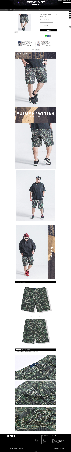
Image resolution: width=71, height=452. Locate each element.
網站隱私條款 (35, 451)
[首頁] (35, 3)
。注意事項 (43, 436)
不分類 (6, 9)
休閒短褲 (10, 9)
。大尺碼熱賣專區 (37, 436)
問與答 (37, 49)
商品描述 (33, 49)
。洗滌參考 (43, 442)
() (60, 0)
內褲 (39, 9)
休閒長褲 (15, 9)
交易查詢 (64, 0)
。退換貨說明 (44, 441)
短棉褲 (35, 9)
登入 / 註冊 (68, 0)
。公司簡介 (36, 440)
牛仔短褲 (25, 9)
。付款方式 (43, 439)
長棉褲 (30, 9)
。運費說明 (43, 440)
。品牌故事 (36, 439)
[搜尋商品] (70, 2)
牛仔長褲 (20, 9)
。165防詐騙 (36, 441)
